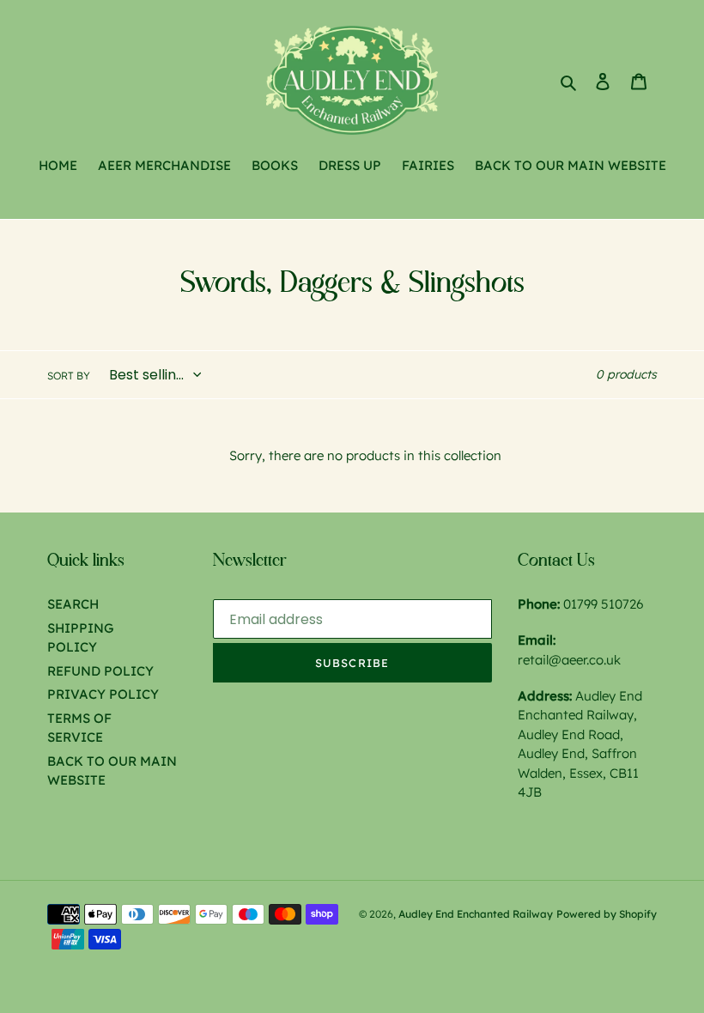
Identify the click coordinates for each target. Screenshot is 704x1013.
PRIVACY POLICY (103, 694)
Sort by (68, 375)
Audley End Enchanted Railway (475, 913)
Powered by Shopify (606, 913)
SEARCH (73, 604)
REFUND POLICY (100, 671)
